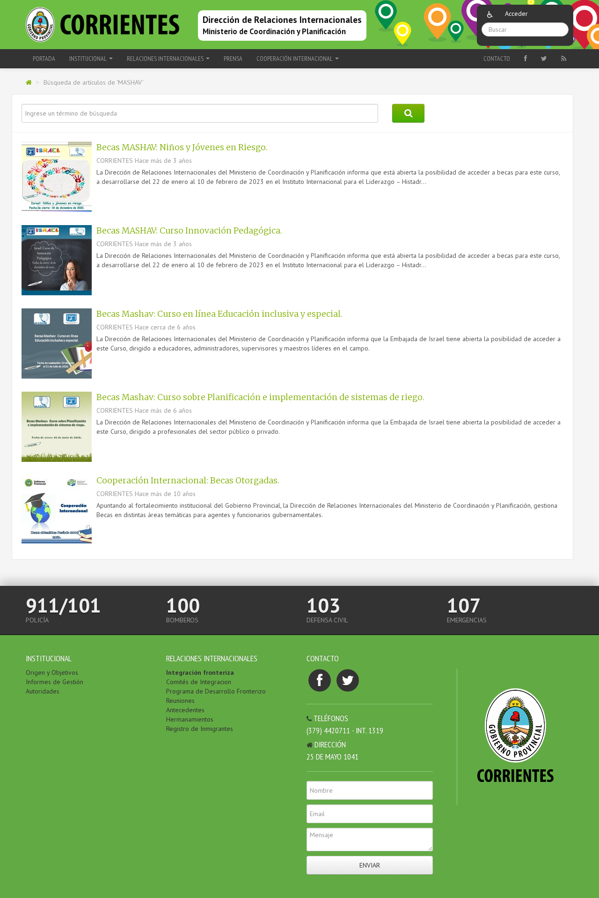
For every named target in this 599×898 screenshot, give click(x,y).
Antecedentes (185, 710)
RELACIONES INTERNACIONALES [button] (166, 58)
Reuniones (180, 700)
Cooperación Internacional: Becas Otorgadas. (187, 480)
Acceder (516, 13)
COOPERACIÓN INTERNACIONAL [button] (295, 58)
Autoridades (42, 691)
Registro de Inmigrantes (199, 728)
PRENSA (233, 58)
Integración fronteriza (200, 672)
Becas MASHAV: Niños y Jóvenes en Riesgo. (182, 147)
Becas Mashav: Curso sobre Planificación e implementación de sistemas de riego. (260, 397)
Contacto (496, 58)
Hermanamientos (189, 719)
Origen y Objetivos (52, 672)
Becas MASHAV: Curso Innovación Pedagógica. (189, 231)
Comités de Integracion (198, 682)
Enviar (369, 865)
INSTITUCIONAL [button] (88, 58)
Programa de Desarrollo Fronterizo (216, 691)
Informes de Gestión (54, 682)
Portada (44, 58)
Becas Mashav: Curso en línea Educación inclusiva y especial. (219, 314)
